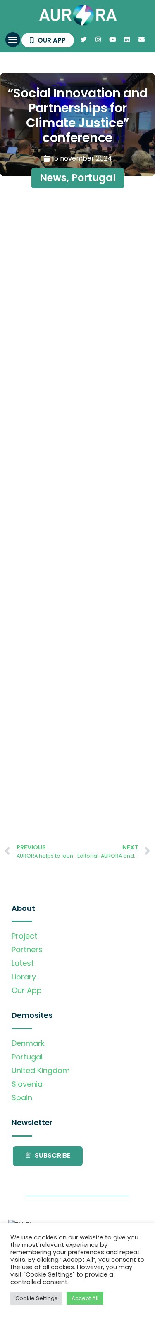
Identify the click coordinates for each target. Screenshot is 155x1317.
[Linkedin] (127, 39)
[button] (12, 39)
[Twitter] (83, 39)
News (53, 177)
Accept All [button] (85, 1298)
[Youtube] (112, 39)
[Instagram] (98, 39)
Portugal (94, 177)
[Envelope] (141, 39)
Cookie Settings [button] (36, 1298)
